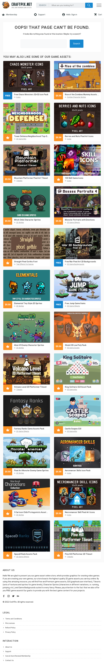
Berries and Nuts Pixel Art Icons (79, 136)
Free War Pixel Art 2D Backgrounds (80, 262)
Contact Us (9, 660)
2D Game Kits (21, 139)
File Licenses (10, 623)
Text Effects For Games (25, 264)
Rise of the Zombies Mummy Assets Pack (82, 94)
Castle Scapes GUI (73, 429)
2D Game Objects (73, 222)
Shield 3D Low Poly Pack (75, 345)
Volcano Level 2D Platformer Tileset (30, 387)
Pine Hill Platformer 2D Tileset (78, 554)
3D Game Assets (73, 348)
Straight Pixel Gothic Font (26, 262)
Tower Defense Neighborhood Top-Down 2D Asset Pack (31, 136)
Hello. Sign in (71, 15)
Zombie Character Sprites (76, 97)
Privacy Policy (10, 632)
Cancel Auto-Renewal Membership (17, 656)
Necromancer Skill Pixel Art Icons (80, 512)
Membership (11, 15)
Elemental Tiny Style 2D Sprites (28, 303)
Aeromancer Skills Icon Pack (77, 470)
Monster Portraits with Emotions (80, 220)
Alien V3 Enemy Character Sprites (29, 345)
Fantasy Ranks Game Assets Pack (29, 429)
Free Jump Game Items (75, 303)
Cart (100, 15)
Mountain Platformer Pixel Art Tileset (31, 178)
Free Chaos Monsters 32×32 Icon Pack (31, 94)
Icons (18, 97)
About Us (8, 647)
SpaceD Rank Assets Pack (25, 554)
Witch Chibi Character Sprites (27, 220)
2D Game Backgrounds (75, 264)
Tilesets (19, 181)
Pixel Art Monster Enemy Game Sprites (31, 470)
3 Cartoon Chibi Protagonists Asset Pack (31, 512)
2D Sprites (20, 222)
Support (41, 15)
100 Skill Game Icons (74, 178)
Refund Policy (10, 628)
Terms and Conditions (13, 619)
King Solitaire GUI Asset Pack (78, 387)
